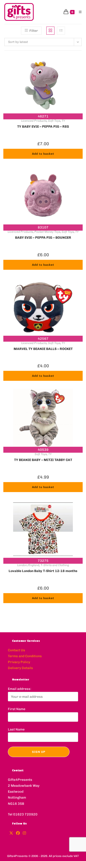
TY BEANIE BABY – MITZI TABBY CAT (43, 460)
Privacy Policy (19, 662)
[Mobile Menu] (78, 12)
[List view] (61, 31)
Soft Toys (54, 120)
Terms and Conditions (25, 656)
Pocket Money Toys (47, 231)
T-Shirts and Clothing (55, 565)
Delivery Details (20, 668)
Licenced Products (34, 120)
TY (63, 120)
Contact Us (16, 650)
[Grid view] (50, 31)
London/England (28, 565)
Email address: (19, 689)
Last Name (16, 729)
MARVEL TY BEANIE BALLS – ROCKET (43, 349)
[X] (11, 833)
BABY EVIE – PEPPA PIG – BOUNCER (43, 238)
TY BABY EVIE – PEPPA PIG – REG (43, 127)
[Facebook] (18, 833)
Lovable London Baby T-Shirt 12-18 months (43, 571)
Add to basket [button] (43, 153)
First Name (16, 709)
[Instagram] (24, 833)
